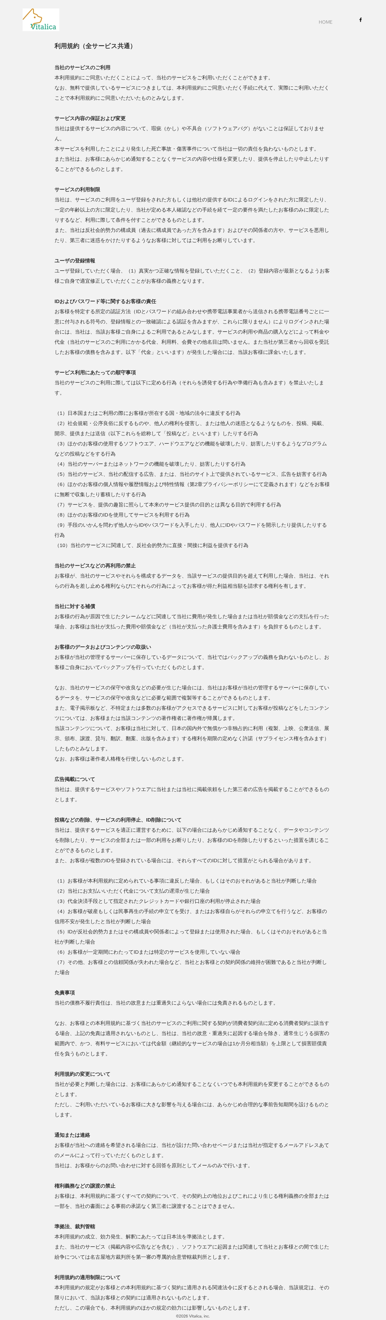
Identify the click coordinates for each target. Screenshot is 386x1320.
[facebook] (360, 20)
